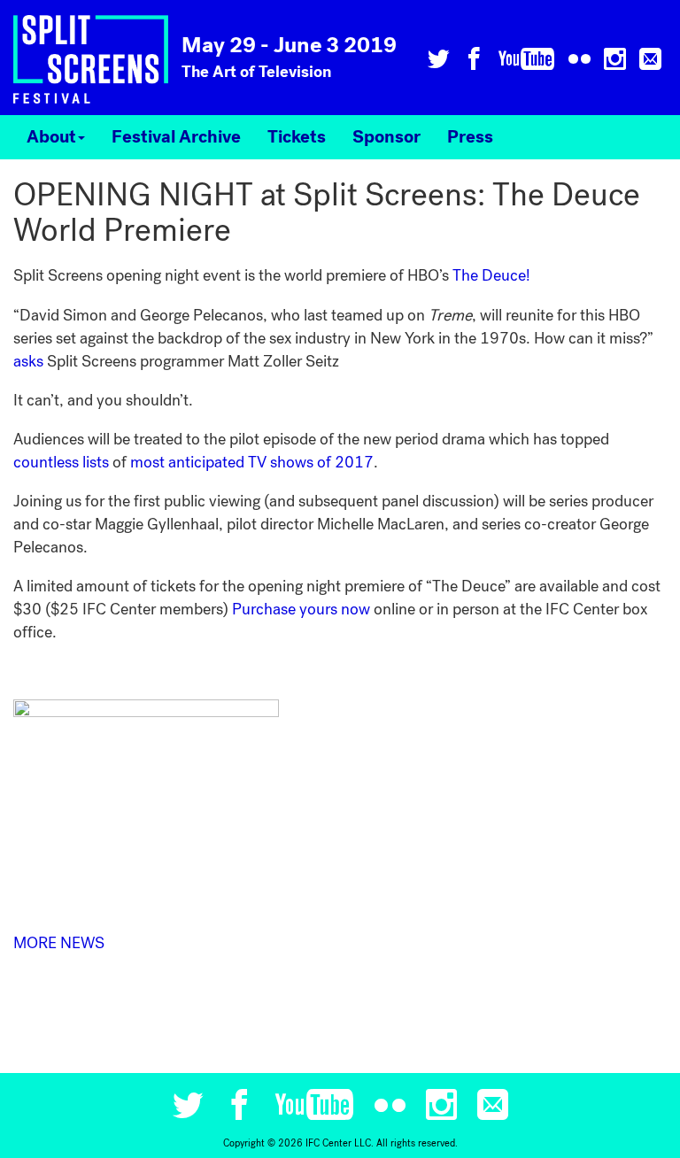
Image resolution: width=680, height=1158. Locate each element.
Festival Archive (176, 137)
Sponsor (386, 137)
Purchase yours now (301, 609)
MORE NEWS (58, 942)
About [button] (51, 137)
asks (28, 361)
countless (46, 462)
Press (470, 137)
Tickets (296, 137)
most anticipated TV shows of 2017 (252, 462)
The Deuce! (491, 275)
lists (95, 462)
